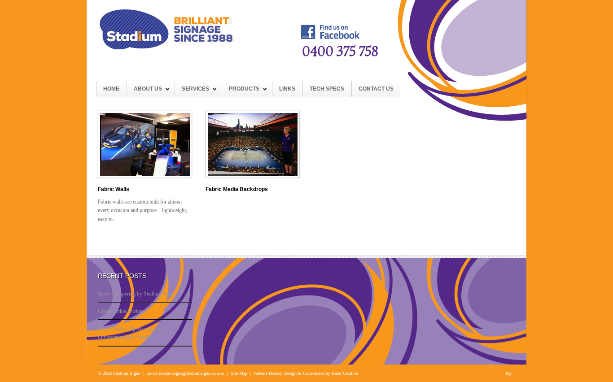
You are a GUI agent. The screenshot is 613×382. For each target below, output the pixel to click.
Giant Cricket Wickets (121, 311)
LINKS (287, 89)
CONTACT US (376, 89)
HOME (111, 89)
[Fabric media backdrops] (253, 176)
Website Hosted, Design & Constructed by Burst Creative (306, 373)
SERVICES (192, 91)
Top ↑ (510, 373)
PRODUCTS (240, 91)
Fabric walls (113, 189)
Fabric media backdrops (237, 189)
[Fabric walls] (145, 176)
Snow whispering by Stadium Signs (136, 294)
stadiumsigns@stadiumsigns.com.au (191, 373)
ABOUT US (144, 91)
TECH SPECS (327, 89)
